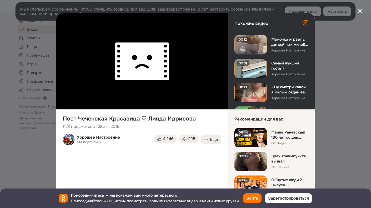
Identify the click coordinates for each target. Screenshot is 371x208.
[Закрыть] (360, 10)
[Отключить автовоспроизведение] (305, 23)
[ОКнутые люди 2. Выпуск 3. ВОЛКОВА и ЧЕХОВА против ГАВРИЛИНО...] (250, 185)
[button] (165, 139)
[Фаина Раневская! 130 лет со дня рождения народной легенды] (250, 137)
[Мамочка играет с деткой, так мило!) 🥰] (250, 44)
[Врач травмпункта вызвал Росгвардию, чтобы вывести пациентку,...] (250, 161)
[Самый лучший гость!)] (250, 68)
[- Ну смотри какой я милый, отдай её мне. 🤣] (250, 92)
